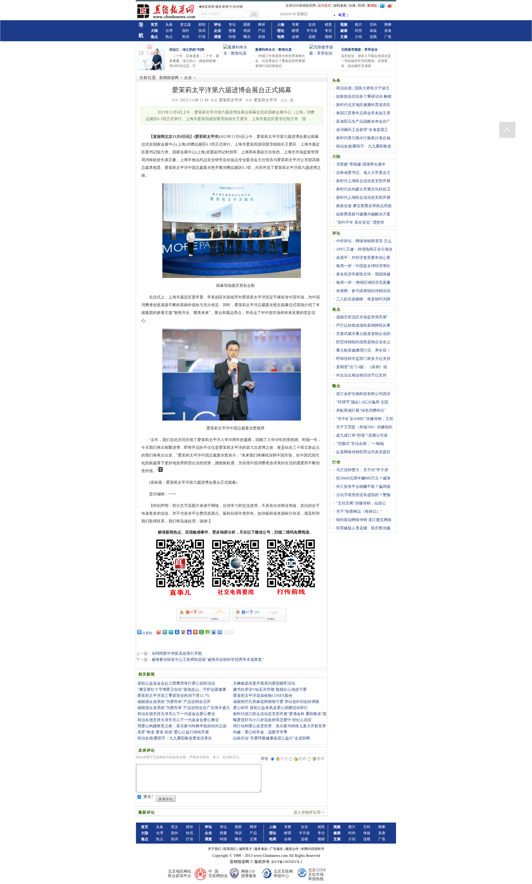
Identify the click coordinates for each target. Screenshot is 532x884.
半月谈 (311, 31)
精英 (328, 24)
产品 (261, 31)
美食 (388, 31)
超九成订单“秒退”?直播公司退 (362, 435)
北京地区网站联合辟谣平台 (179, 873)
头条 (169, 24)
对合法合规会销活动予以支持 (361, 375)
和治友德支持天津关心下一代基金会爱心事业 (176, 714)
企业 (188, 78)
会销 (295, 37)
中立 (284, 759)
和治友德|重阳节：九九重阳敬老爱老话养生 (174, 738)
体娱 (373, 31)
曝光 (246, 37)
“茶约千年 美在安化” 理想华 (360, 222)
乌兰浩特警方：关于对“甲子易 (362, 470)
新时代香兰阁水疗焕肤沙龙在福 (363, 138)
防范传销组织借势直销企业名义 (363, 342)
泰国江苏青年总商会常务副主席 (363, 113)
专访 (328, 31)
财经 (202, 24)
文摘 (253, 839)
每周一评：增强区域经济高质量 (363, 282)
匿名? (148, 797)
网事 (388, 24)
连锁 (312, 37)
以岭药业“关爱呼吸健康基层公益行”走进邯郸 (271, 738)
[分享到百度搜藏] (189, 631)
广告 (388, 37)
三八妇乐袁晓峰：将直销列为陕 (363, 299)
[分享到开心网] (195, 631)
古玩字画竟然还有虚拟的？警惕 (363, 495)
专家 (295, 24)
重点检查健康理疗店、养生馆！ (363, 350)
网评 (261, 24)
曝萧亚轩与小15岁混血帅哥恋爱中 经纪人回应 (272, 720)
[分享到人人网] (177, 631)
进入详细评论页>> (309, 812)
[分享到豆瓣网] (201, 631)
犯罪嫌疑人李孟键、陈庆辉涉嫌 (363, 528)
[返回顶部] (507, 130)
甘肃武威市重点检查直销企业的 (363, 334)
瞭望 (295, 31)
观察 (246, 24)
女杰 (312, 24)
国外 (185, 31)
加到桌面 (340, 5)
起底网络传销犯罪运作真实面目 (363, 452)
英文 (174, 827)
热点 (169, 37)
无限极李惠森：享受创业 (359, 49)
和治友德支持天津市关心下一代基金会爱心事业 (178, 720)
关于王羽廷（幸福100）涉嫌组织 (364, 427)
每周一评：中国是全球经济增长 (363, 266)
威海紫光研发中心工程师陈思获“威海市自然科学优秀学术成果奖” (208, 660)
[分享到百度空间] (207, 631)
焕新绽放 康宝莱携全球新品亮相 (364, 206)
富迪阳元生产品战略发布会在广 (363, 121)
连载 (373, 37)
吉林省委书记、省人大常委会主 (363, 173)
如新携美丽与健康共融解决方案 (363, 214)
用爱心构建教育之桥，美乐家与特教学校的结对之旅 (182, 726)
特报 (232, 37)
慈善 (232, 31)
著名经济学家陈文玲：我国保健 (363, 274)
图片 (358, 24)
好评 (302, 759)
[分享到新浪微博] (158, 631)
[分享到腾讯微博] (171, 631)
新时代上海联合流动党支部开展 (363, 181)
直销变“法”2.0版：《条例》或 (361, 367)
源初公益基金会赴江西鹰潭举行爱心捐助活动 (176, 683)
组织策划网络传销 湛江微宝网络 (364, 520)
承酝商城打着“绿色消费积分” (361, 410)
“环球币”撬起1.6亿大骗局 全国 (362, 402)
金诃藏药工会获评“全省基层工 (362, 130)
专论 (232, 24)
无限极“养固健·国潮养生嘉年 (361, 164)
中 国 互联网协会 (218, 873)
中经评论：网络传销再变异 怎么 (364, 241)
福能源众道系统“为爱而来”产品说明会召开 (174, 702)
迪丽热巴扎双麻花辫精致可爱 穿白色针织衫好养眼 (276, 702)
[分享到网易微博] (183, 631)
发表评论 (165, 799)
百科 (373, 24)
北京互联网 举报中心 (283, 873)
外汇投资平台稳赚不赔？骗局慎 (363, 486)
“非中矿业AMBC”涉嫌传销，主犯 (364, 419)
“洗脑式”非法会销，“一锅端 (360, 444)
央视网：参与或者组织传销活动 (363, 291)
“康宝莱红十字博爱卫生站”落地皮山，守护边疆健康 (181, 689)
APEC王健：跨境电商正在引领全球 (362, 252)
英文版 (185, 24)
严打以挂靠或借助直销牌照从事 (363, 325)
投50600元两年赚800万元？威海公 (361, 481)
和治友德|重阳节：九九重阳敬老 (363, 146)
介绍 (358, 37)
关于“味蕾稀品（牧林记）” (359, 511)
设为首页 (324, 5)
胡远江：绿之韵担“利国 (186, 49)
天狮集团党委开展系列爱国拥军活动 (264, 683)
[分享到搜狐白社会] (219, 631)
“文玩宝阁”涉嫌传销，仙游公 (361, 503)
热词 (185, 37)
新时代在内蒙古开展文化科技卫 (363, 189)
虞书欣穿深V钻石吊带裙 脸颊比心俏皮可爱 (270, 689)
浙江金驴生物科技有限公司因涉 (363, 394)
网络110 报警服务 (249, 873)
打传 (202, 37)
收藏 (352, 5)
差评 (320, 759)
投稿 (361, 5)
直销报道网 (168, 78)
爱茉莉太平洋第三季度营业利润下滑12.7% (173, 696)
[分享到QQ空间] (165, 631)
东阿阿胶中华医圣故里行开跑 (177, 653)
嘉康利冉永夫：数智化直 (273, 49)
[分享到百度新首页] (213, 631)
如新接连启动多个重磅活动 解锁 (364, 96)
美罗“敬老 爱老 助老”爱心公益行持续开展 (173, 732)
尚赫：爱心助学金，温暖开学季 (260, 732)
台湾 (169, 31)
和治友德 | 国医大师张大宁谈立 (363, 88)
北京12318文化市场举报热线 (317, 874)
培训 (246, 31)
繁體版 (372, 5)
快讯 (202, 31)
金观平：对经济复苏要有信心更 (363, 258)
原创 (261, 37)
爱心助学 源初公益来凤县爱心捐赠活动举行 (270, 708)
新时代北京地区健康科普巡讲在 (363, 105)
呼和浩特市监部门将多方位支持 (363, 359)
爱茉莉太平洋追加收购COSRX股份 (262, 696)
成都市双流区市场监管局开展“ (362, 317)
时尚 (358, 31)
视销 (328, 37)
